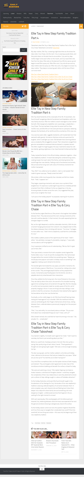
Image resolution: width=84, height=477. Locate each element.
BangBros (75, 17)
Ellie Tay (43, 423)
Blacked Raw (17, 17)
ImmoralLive (54, 17)
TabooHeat (50, 13)
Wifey (10, 103)
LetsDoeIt (21, 21)
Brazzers (19, 13)
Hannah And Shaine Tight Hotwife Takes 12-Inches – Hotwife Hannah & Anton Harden (14, 107)
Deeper (31, 13)
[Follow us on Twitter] (23, 26)
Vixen (66, 13)
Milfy (25, 13)
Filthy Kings (35, 17)
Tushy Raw (26, 17)
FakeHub (5, 21)
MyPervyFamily (7, 17)
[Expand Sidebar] (81, 26)
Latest (12, 13)
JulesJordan (13, 21)
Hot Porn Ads (42, 466)
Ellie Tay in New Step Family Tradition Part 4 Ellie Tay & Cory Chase (51, 77)
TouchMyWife (59, 13)
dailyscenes (36, 42)
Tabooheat (49, 423)
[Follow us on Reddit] (25, 26)
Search (4, 47)
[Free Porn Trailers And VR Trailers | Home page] (11, 5)
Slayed (72, 13)
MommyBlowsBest (65, 17)
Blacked (42, 13)
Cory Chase (37, 423)
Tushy (36, 13)
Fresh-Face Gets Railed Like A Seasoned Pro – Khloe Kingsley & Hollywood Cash (67, 445)
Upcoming (6, 13)
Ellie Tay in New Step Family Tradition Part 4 (44, 74)
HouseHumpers (44, 17)
